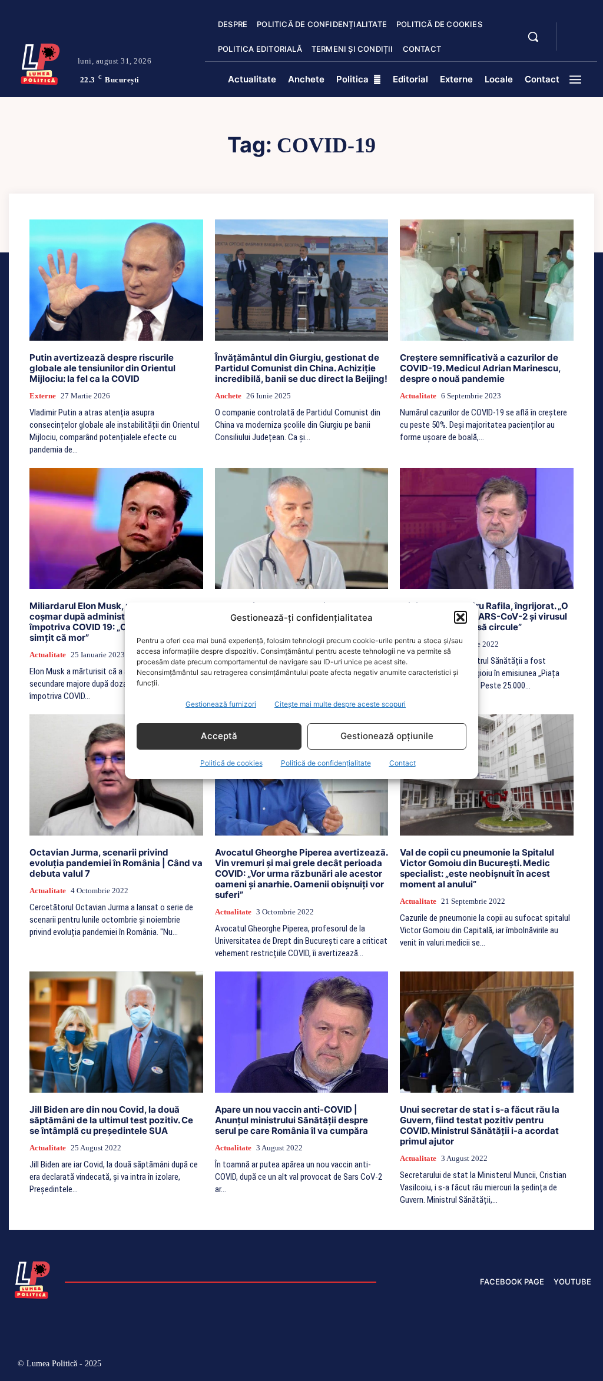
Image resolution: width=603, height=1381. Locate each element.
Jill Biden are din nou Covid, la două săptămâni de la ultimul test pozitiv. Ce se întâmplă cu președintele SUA (111, 1120)
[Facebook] (432, 1365)
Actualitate (418, 395)
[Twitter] (532, 1365)
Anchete (228, 395)
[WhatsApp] (556, 1365)
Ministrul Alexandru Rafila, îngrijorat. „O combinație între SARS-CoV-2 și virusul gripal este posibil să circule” (484, 616)
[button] (460, 617)
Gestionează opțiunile (386, 735)
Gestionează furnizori (220, 704)
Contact (402, 762)
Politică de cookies (231, 762)
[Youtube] (582, 1365)
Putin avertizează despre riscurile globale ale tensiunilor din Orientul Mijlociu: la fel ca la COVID (102, 368)
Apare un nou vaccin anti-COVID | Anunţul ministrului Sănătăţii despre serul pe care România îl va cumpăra (291, 1120)
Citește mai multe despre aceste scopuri (340, 704)
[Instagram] (456, 1365)
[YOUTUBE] (575, 43)
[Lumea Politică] (40, 62)
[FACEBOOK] (575, 29)
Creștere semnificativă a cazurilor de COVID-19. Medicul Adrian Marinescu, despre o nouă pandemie (480, 368)
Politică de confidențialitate (326, 762)
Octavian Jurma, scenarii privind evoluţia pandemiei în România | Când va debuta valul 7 (116, 863)
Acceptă (219, 735)
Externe (42, 395)
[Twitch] (506, 1365)
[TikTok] (482, 1365)
